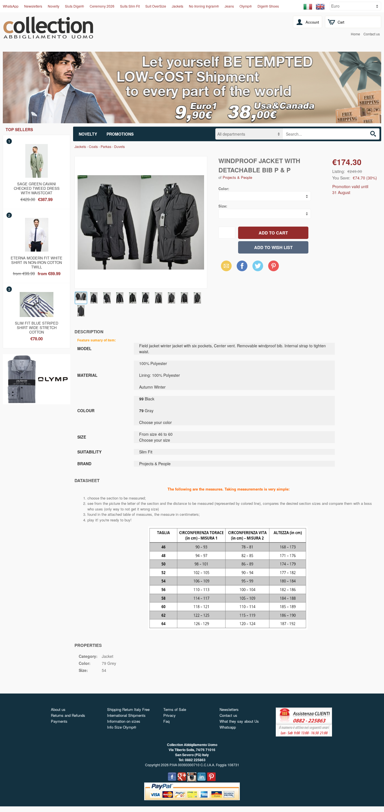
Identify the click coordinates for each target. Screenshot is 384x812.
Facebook (242, 265)
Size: (222, 206)
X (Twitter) (258, 267)
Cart (341, 22)
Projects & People (237, 177)
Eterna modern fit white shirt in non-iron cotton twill (36, 261)
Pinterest (273, 265)
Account (312, 22)
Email (224, 265)
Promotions (120, 134)
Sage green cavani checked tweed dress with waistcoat (37, 187)
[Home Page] (48, 35)
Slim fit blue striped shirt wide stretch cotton (36, 326)
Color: (223, 188)
